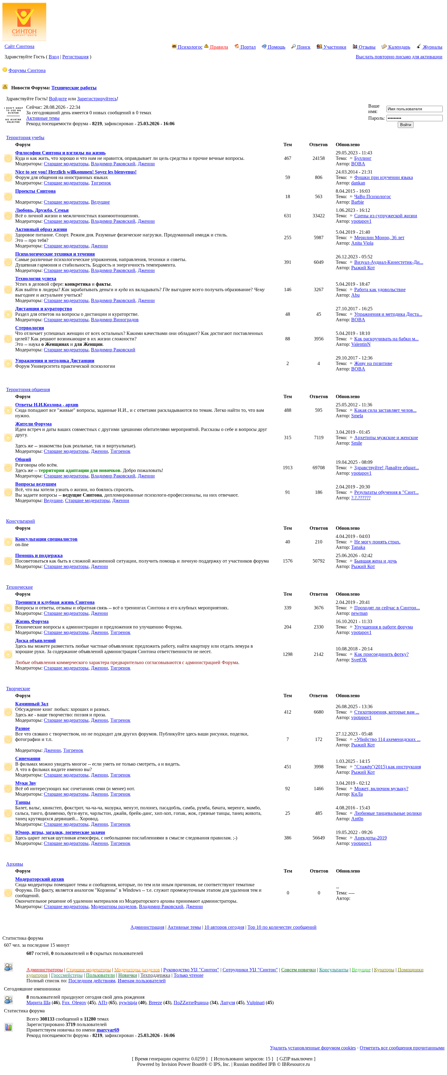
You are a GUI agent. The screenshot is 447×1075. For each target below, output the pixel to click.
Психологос (190, 47)
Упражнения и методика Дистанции (54, 360)
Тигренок (101, 182)
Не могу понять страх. (377, 541)
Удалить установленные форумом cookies (313, 1047)
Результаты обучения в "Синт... (386, 492)
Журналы (432, 47)
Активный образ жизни (41, 229)
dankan (358, 182)
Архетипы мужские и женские (386, 437)
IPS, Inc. (221, 1064)
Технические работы (74, 87)
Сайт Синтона (19, 46)
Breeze (155, 1002)
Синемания (27, 758)
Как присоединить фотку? (381, 654)
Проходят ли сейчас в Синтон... (387, 607)
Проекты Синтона (35, 191)
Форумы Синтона (27, 70)
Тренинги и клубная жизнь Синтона (55, 602)
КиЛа (357, 794)
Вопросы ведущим (35, 484)
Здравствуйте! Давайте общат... (386, 467)
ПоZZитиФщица (191, 1002)
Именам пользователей (142, 980)
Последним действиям (91, 980)
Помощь (276, 47)
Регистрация (75, 56)
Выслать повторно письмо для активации (399, 56)
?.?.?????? (361, 497)
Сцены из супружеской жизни (385, 215)
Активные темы (43, 118)
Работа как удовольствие (380, 289)
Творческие (18, 688)
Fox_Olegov (74, 1002)
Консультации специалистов (46, 539)
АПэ (102, 1002)
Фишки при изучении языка (383, 177)
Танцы (22, 802)
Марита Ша (38, 1002)
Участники (334, 47)
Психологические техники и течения (55, 254)
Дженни (146, 163)
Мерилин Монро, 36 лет (379, 237)
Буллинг (363, 158)
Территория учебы (25, 137)
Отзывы (367, 47)
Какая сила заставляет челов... (385, 410)
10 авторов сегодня (224, 927)
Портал (247, 47)
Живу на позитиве (373, 363)
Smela (357, 415)
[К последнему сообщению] (351, 158)
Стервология (29, 327)
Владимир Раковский (113, 163)
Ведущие (100, 202)
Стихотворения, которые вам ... (386, 712)
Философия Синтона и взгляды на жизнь (60, 152)
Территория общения (28, 389)
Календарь (398, 47)
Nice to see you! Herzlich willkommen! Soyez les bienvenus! (76, 171)
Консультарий (20, 521)
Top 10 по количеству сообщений (282, 927)
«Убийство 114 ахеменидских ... (387, 739)
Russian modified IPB (255, 1064)
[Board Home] (24, 39)
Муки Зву (25, 783)
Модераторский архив (39, 879)
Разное (22, 728)
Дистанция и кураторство (43, 308)
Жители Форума (33, 423)
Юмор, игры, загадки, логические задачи (60, 832)
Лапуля (227, 1002)
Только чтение (188, 975)
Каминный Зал (31, 703)
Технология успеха (35, 278)
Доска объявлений (35, 640)
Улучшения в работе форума (383, 626)
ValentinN (361, 344)
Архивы (14, 864)
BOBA (358, 163)
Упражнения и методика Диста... (388, 314)
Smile (356, 443)
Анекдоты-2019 (370, 837)
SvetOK (359, 659)
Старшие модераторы (66, 163)
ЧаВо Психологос (372, 196)
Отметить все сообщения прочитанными (402, 1047)
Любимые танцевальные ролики (388, 813)
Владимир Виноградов (115, 319)
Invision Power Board (182, 1064)
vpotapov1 (361, 221)
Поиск (303, 47)
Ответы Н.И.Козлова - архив (46, 404)
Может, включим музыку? (381, 788)
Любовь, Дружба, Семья (42, 210)
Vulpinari (256, 1002)
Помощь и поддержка (39, 555)
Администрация (147, 927)
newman (359, 613)
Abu (355, 295)
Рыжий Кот (363, 267)
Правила (218, 47)
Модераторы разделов (114, 906)
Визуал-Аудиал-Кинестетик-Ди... (388, 262)
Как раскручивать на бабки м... (386, 338)
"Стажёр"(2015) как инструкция (387, 766)
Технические (19, 587)
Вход (54, 56)
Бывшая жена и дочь (375, 560)
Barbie (357, 202)
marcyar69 (108, 1029)
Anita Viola (362, 243)
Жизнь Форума (32, 621)
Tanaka (358, 547)
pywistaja (128, 1002)
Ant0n (357, 818)
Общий (23, 459)
